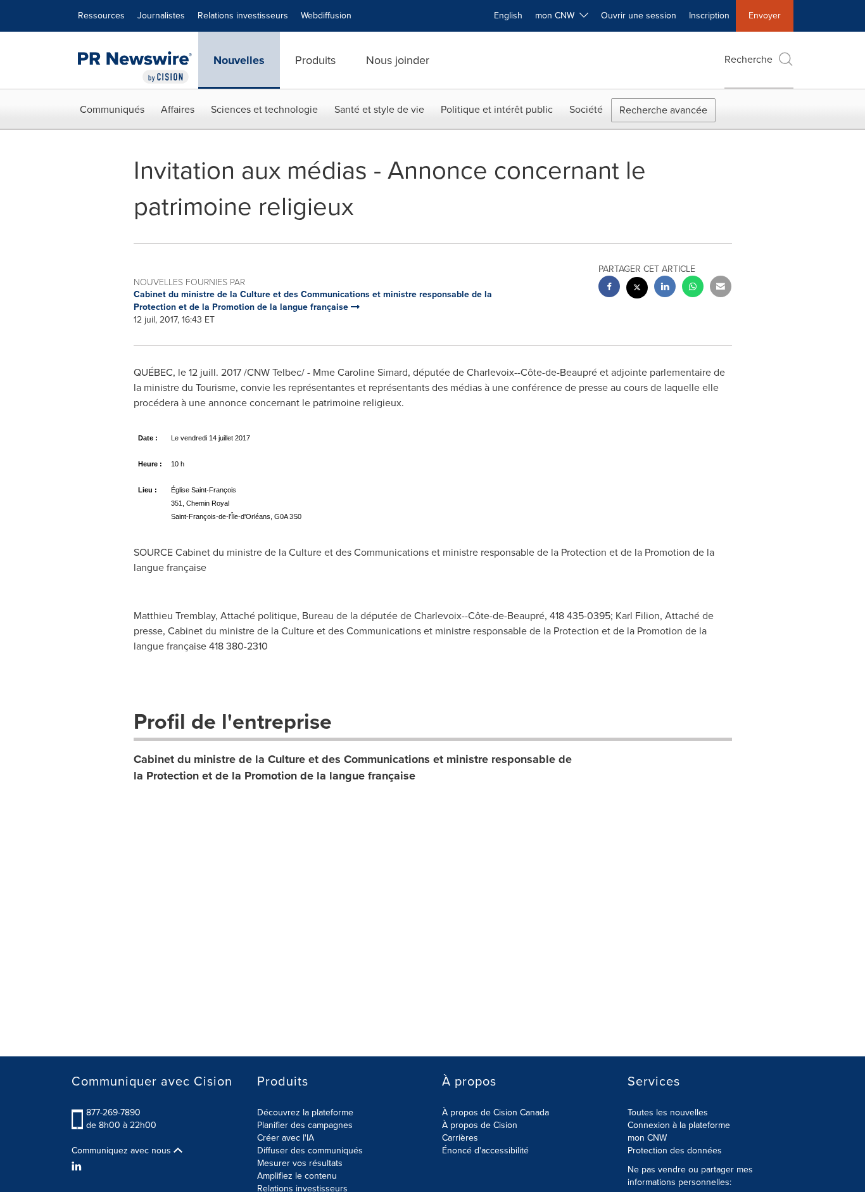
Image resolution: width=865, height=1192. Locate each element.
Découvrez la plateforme (305, 1112)
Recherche (748, 59)
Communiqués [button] (112, 109)
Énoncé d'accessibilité (485, 1150)
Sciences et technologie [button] (264, 109)
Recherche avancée (663, 110)
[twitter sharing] (637, 289)
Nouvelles (239, 60)
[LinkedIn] (78, 1166)
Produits (315, 60)
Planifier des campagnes (305, 1125)
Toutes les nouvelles (668, 1112)
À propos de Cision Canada (495, 1112)
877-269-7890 (113, 1112)
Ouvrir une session (638, 15)
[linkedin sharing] (665, 288)
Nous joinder (397, 60)
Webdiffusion (326, 15)
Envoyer (764, 15)
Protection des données (675, 1150)
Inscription (709, 15)
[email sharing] (720, 288)
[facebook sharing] (609, 288)
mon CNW (647, 1137)
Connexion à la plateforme (679, 1125)
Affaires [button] (177, 109)
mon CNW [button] (557, 15)
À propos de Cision (479, 1125)
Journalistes (161, 15)
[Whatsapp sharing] (693, 288)
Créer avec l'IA (285, 1137)
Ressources (101, 15)
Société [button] (586, 109)
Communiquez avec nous (123, 1150)
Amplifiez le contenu (297, 1175)
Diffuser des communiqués (310, 1150)
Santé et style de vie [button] (379, 109)
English (508, 15)
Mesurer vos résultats (300, 1163)
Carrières (460, 1137)
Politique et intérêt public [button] (497, 109)
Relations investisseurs (243, 15)
